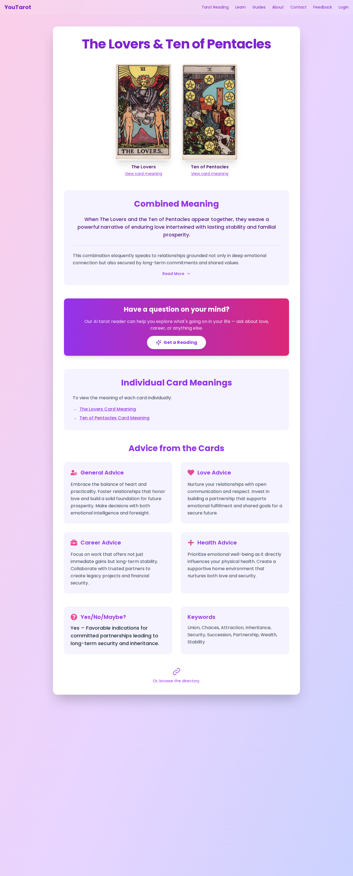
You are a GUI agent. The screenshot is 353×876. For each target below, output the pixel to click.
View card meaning (143, 173)
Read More (173, 273)
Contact (298, 7)
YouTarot (17, 7)
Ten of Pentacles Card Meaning (114, 418)
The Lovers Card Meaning (107, 409)
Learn (240, 7)
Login (344, 7)
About (278, 7)
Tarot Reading (215, 7)
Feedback (322, 7)
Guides (259, 7)
